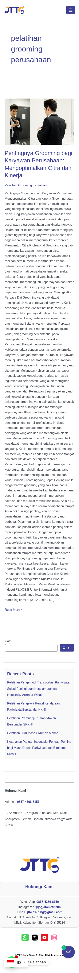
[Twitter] (34, 937)
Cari (8, 641)
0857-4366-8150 (47, 901)
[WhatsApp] (25, 937)
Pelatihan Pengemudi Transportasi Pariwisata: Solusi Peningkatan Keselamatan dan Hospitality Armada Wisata (38, 688)
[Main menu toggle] (70, 10)
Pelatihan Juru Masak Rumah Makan (32, 733)
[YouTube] (44, 937)
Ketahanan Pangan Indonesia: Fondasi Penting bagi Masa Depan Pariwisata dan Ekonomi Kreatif (39, 748)
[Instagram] (54, 937)
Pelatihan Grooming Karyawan (26, 185)
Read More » (14, 609)
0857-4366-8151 (28, 801)
